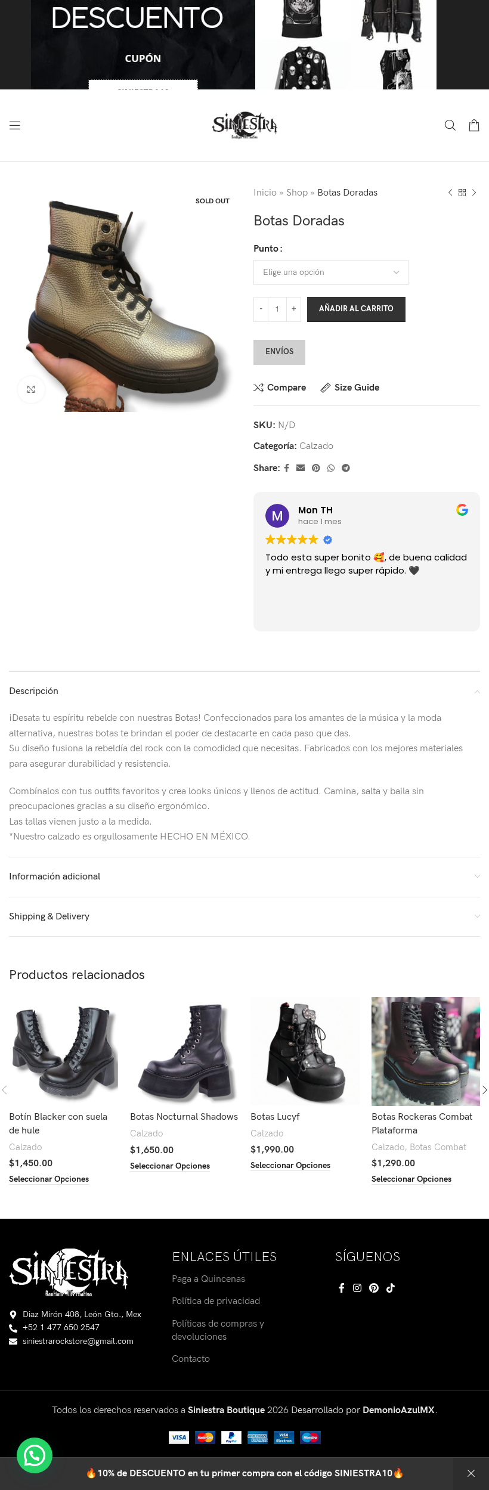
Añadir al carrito (356, 309)
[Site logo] (244, 125)
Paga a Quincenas (208, 1279)
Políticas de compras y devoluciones (218, 1330)
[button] (34, 1455)
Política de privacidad (216, 1301)
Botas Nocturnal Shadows (184, 1117)
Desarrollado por (363, 1410)
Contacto (191, 1359)
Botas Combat (438, 1147)
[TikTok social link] (391, 1288)
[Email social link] (300, 468)
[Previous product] (450, 193)
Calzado (316, 446)
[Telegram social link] (346, 468)
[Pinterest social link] (316, 468)
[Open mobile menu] (15, 125)
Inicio (265, 193)
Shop (297, 193)
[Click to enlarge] (31, 389)
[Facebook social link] (286, 468)
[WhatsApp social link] (331, 468)
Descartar (471, 1474)
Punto (265, 249)
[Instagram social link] (357, 1288)
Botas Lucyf (274, 1117)
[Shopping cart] (474, 125)
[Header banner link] (244, 44)
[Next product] (474, 193)
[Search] (450, 125)
